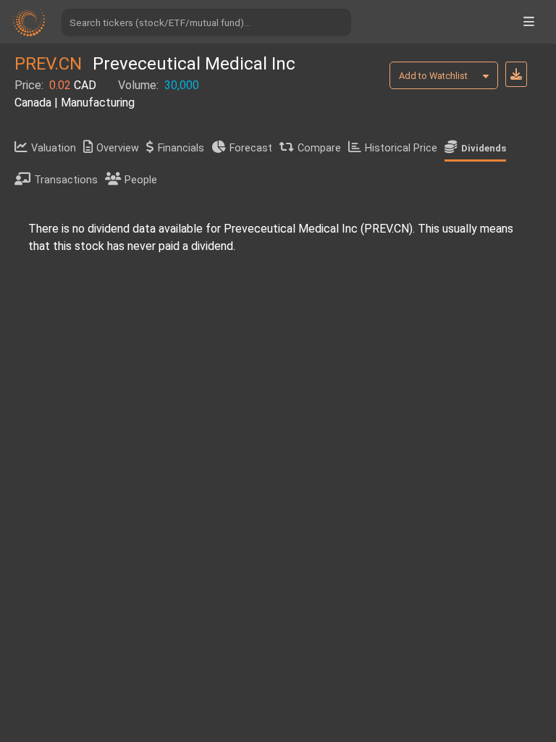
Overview (117, 148)
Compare (319, 148)
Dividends (483, 148)
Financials (181, 148)
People (141, 180)
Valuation (53, 148)
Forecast (250, 148)
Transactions (66, 180)
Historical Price (401, 148)
